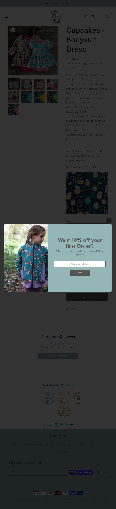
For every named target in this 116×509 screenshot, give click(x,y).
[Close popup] (109, 220)
